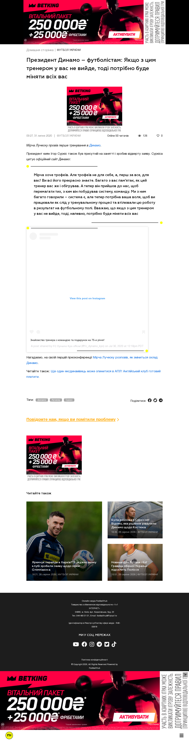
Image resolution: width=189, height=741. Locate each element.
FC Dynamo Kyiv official (67, 346)
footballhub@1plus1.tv (107, 616)
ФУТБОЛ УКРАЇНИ (69, 50)
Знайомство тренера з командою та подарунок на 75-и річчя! (67, 340)
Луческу (56, 400)
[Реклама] (94, 22)
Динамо (95, 145)
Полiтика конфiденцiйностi (94, 660)
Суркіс (69, 400)
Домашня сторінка (40, 50)
